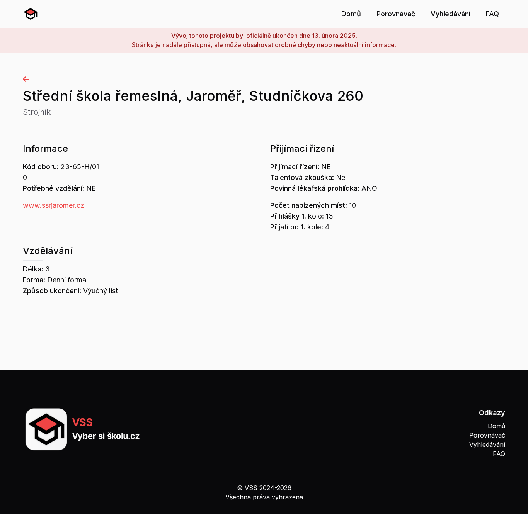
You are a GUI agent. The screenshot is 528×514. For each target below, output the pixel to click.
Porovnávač (395, 14)
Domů (351, 14)
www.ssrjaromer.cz (53, 205)
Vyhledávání (450, 14)
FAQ (492, 14)
